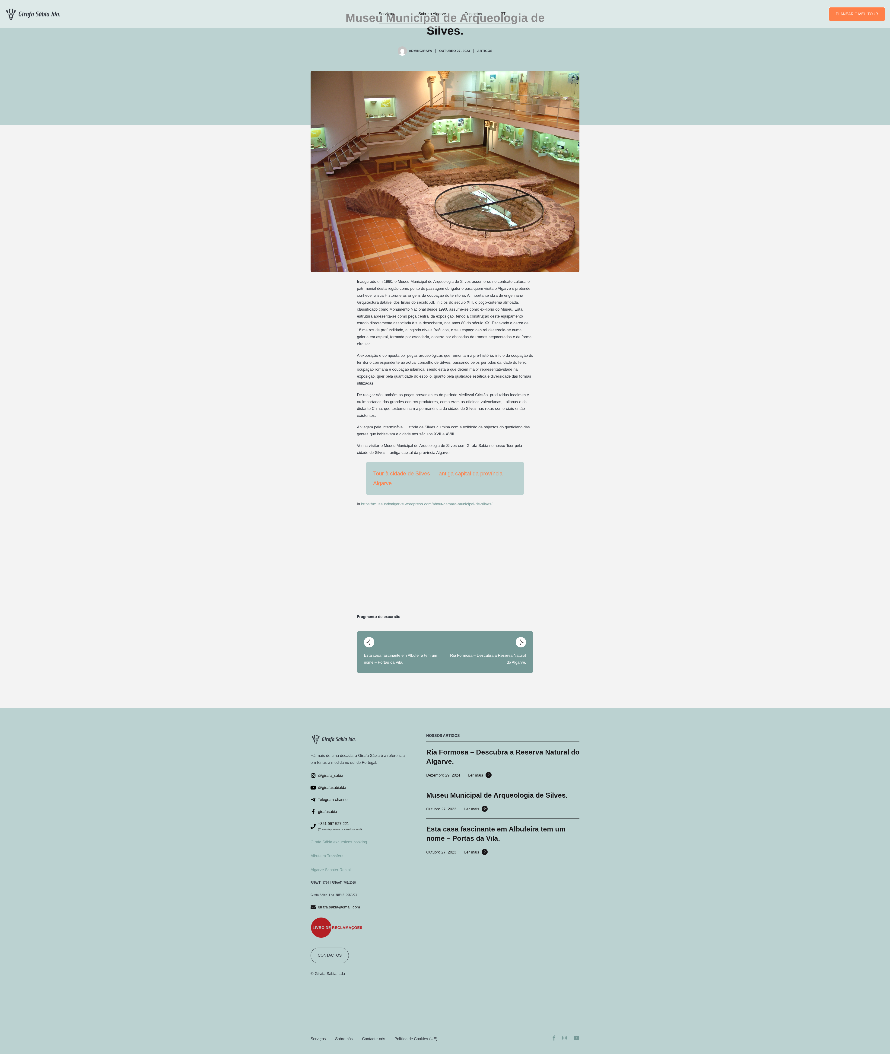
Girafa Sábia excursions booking (339, 842)
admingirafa (420, 51)
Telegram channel (333, 799)
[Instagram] (564, 1038)
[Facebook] (554, 1038)
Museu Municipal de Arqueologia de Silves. (497, 795)
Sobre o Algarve (432, 14)
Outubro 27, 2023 (441, 809)
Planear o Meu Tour (857, 14)
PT (503, 14)
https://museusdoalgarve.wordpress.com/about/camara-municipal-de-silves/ (427, 504)
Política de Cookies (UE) (415, 1039)
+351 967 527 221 (333, 824)
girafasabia (327, 811)
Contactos (473, 14)
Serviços (386, 14)
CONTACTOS (330, 955)
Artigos (484, 51)
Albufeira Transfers (327, 856)
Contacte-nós (373, 1039)
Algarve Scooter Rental (331, 870)
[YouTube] (576, 1038)
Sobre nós (344, 1039)
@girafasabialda (332, 787)
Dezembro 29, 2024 (443, 775)
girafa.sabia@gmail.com (339, 907)
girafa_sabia (332, 775)
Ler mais (475, 775)
